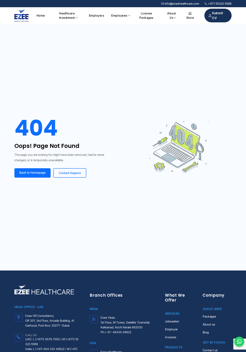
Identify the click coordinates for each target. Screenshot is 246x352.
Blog (206, 332)
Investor (170, 337)
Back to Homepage (32, 172)
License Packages (146, 15)
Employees (119, 15)
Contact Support (70, 173)
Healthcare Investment (67, 15)
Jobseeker (172, 321)
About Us (171, 15)
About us (209, 324)
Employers (96, 15)
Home (41, 15)
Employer (171, 329)
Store (190, 17)
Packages (209, 316)
